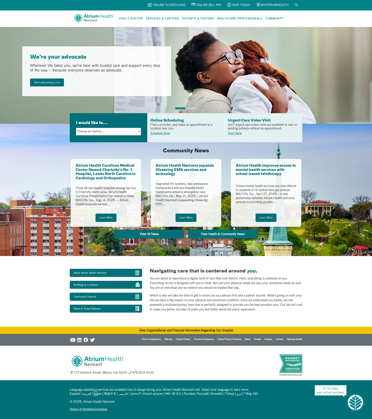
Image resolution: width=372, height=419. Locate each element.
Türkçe (229, 394)
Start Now (235, 133)
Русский (203, 394)
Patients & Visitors (198, 18)
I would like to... (92, 123)
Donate (257, 339)
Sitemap (168, 339)
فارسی (123, 394)
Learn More (106, 217)
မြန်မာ (98, 394)
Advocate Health (294, 339)
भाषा (167, 394)
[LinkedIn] (79, 340)
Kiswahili (217, 394)
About (247, 339)
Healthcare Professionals (239, 18)
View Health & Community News (223, 234)
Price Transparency (151, 339)
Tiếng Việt (251, 394)
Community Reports (85, 297)
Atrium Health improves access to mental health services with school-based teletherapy (266, 170)
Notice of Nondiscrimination (88, 409)
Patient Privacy (183, 339)
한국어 (176, 394)
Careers (268, 339)
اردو (239, 394)
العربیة (87, 394)
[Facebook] (86, 340)
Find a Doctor (131, 18)
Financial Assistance (204, 339)
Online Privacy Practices (229, 339)
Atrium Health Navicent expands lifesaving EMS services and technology (185, 170)
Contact (279, 339)
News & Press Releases (87, 309)
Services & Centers (162, 18)
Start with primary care (47, 82)
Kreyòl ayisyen (153, 394)
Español (75, 394)
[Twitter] (92, 340)
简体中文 (110, 394)
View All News (149, 234)
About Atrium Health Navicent (90, 273)
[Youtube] (73, 340)
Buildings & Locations (86, 285)
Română (189, 394)
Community (274, 18)
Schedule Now (160, 133)
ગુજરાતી (135, 394)
